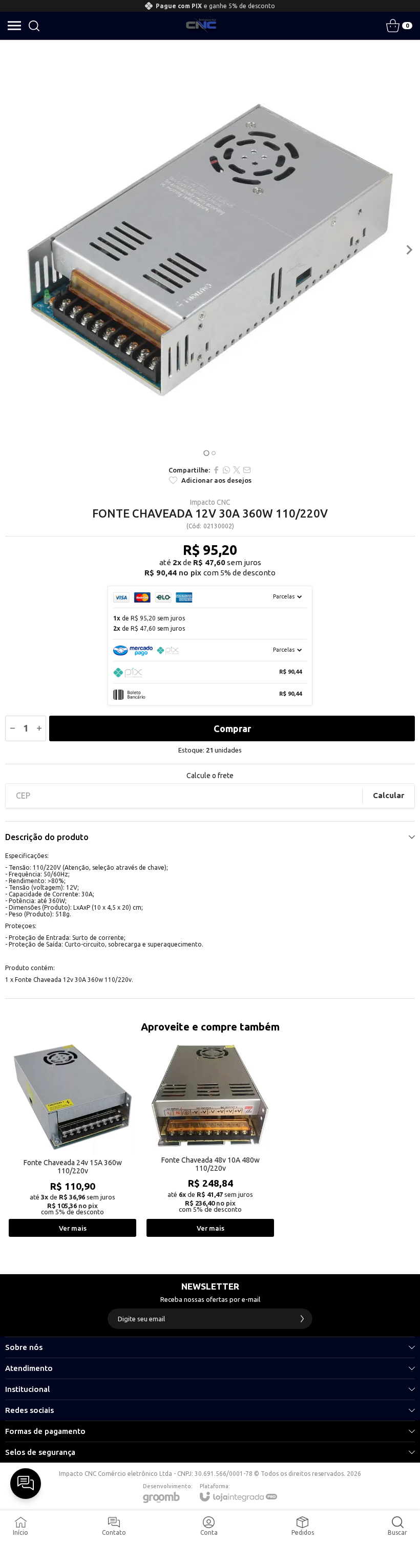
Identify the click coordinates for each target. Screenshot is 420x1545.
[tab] (206, 453)
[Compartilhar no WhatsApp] (226, 470)
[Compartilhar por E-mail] (246, 470)
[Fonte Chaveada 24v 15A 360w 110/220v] (72, 1139)
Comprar (232, 728)
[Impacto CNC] (201, 25)
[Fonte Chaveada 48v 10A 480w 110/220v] (210, 1139)
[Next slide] (409, 250)
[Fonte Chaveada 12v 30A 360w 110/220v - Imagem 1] (210, 250)
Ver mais (73, 1228)
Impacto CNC (210, 502)
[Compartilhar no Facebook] (216, 470)
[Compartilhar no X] (236, 470)
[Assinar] (302, 1318)
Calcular (388, 795)
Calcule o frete (210, 775)
